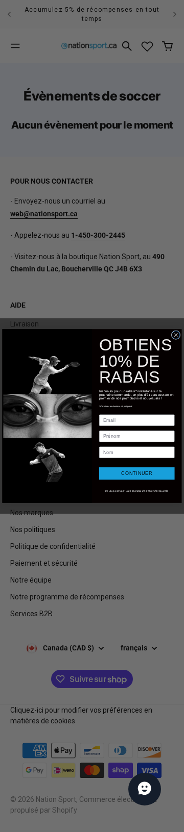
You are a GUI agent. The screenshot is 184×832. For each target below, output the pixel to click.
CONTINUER (136, 473)
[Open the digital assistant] (144, 789)
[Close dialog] (176, 335)
